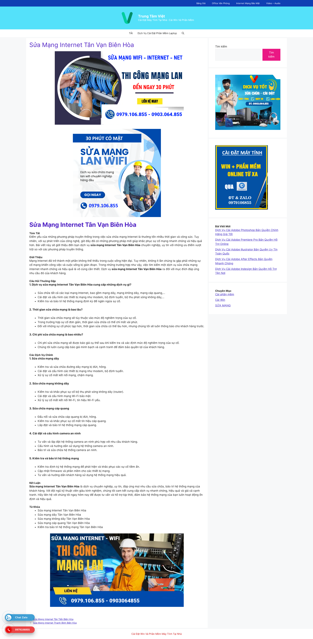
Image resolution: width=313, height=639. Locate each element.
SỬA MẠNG (223, 305)
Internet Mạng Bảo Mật (248, 3)
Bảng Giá (200, 3)
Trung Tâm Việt (151, 16)
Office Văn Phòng (221, 3)
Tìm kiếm (221, 46)
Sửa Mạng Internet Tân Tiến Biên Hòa (53, 619)
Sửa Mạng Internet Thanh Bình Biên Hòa (55, 622)
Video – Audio (273, 3)
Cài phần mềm (224, 294)
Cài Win (220, 300)
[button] (183, 33)
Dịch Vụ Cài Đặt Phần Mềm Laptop (157, 33)
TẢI (131, 33)
